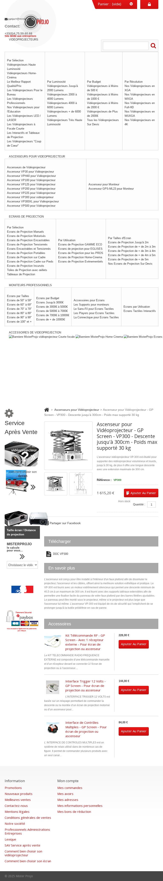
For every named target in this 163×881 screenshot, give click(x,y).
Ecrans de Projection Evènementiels (80, 261)
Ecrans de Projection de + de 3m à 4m (132, 250)
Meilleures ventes (18, 799)
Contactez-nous (16, 805)
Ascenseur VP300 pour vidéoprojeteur (30, 197)
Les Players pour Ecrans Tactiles (94, 313)
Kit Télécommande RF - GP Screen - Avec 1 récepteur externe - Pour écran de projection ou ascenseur (85, 642)
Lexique (10, 839)
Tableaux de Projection (21, 274)
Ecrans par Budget (47, 298)
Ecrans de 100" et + (19, 321)
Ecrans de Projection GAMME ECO (80, 244)
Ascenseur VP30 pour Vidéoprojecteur (30, 171)
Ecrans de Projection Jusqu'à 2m (128, 242)
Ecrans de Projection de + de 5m (128, 259)
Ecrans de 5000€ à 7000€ (52, 311)
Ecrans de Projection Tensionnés (27, 244)
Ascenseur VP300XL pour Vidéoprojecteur (33, 201)
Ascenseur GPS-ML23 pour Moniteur (111, 188)
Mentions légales (17, 811)
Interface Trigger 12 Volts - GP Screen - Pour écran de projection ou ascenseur (85, 685)
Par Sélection (15, 60)
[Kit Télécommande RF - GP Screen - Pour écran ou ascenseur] (52, 641)
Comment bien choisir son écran (28, 861)
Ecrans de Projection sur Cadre (26, 257)
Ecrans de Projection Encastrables (28, 240)
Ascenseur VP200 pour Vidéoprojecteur (31, 188)
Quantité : (139, 504)
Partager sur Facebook (65, 523)
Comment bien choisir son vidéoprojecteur (23, 853)
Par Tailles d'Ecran (119, 238)
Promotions (13, 788)
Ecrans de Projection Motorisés (26, 236)
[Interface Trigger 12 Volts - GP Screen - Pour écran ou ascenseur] (52, 687)
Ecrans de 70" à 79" (19, 308)
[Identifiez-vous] (149, 4)
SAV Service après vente (22, 845)
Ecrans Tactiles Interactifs (140, 311)
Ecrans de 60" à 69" (19, 304)
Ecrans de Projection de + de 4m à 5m (132, 255)
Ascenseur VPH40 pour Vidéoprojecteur (31, 175)
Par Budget (94, 81)
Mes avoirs (65, 794)
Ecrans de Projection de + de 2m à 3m (132, 246)
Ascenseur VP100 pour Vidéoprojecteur (31, 180)
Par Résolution (134, 81)
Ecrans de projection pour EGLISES (80, 248)
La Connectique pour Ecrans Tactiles (96, 317)
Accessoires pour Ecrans (89, 300)
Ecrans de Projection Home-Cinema (80, 257)
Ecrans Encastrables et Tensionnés (29, 248)
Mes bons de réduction (74, 811)
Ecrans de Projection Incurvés (25, 265)
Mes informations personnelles (80, 805)
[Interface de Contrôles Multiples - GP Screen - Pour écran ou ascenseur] (52, 728)
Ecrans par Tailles (18, 296)
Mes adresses (67, 799)
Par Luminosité (56, 81)
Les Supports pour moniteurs (91, 304)
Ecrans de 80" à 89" (19, 313)
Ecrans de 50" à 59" (19, 300)
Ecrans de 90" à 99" (19, 317)
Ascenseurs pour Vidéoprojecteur (76, 409)
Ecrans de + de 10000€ (50, 319)
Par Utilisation (66, 240)
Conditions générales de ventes (28, 817)
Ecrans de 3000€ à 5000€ (52, 306)
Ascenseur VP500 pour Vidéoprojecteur (31, 205)
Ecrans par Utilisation (137, 306)
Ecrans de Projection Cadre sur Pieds (30, 261)
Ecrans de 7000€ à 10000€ (52, 315)
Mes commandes (69, 788)
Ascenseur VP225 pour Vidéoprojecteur (31, 193)
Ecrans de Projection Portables (26, 253)
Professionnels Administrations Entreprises (27, 831)
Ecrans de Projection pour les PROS (80, 253)
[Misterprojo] (31, 21)
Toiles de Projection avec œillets (27, 270)
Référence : (104, 480)
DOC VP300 (60, 554)
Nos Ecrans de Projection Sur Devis (130, 263)
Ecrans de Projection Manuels (25, 231)
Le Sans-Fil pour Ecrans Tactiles (94, 308)
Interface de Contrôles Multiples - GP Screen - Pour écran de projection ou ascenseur (86, 729)
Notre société (15, 823)
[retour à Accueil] (46, 409)
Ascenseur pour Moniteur (104, 184)
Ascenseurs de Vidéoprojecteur (26, 167)
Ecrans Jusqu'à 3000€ (49, 302)
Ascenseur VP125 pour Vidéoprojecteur (31, 184)
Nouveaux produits (18, 794)
